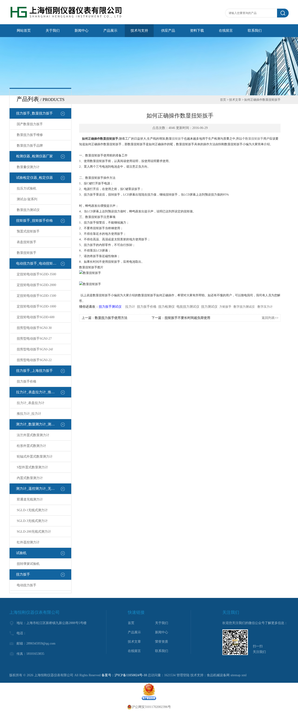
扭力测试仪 (209, 306)
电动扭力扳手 (26, 585)
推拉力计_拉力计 (29, 413)
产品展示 (110, 30)
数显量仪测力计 (28, 167)
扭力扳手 (23, 574)
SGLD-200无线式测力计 (34, 531)
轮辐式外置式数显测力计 (35, 456)
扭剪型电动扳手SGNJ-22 (34, 360)
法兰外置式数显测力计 (33, 435)
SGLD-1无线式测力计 (32, 510)
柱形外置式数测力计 (31, 446)
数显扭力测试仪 (28, 210)
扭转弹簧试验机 (28, 564)
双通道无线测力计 (30, 499)
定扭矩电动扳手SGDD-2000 (36, 285)
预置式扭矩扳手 (28, 231)
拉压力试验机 (26, 188)
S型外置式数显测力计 (32, 467)
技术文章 (235, 99)
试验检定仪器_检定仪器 (34, 177)
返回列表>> (270, 318)
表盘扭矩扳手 (26, 242)
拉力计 (130, 306)
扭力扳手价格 (26, 381)
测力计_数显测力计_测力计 (37, 424)
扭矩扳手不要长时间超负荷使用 (187, 318)
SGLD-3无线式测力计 (32, 521)
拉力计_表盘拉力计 (30, 403)
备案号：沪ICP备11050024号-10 (124, 675)
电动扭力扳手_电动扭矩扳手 (38, 263)
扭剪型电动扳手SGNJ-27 (34, 338)
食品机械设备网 (218, 675)
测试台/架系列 (27, 199)
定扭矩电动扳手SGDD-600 (35, 317)
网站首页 (24, 30)
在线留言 (226, 30)
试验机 (21, 553)
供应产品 (168, 30)
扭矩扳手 (178, 138)
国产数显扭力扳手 (30, 124)
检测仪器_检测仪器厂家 (34, 156)
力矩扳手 (225, 306)
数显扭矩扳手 (26, 253)
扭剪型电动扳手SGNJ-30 (34, 328)
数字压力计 (265, 306)
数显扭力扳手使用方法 (111, 318)
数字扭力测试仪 (244, 306)
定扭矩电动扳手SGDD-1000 (36, 306)
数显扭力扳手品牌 (30, 145)
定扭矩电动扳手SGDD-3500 (36, 274)
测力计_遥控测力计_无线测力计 (40, 488)
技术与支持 (139, 30)
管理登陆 (183, 675)
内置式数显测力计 (30, 478)
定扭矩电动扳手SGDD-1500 (36, 295)
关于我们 (53, 30)
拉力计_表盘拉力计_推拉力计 (39, 392)
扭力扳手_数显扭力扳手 (34, 113)
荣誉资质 (161, 641)
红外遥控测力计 (28, 542)
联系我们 (255, 30)
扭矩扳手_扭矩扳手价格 (34, 220)
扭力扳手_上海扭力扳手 (34, 371)
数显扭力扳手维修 (30, 135)
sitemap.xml (238, 675)
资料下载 (197, 30)
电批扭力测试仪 (187, 306)
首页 (223, 99)
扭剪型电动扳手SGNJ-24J (35, 349)
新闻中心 (81, 30)
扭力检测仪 (166, 306)
